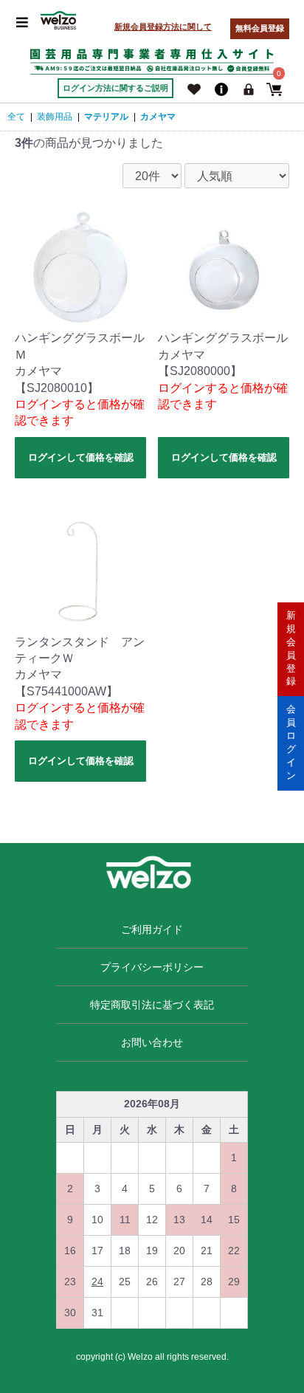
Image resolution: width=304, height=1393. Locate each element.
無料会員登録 (259, 28)
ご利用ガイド (152, 929)
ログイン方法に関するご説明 (115, 87)
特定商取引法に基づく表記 (152, 1005)
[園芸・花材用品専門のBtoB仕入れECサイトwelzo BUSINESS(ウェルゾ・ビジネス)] (58, 20)
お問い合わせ (152, 1042)
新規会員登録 (291, 648)
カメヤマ (158, 116)
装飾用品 (54, 116)
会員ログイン (291, 742)
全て (16, 116)
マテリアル (106, 116)
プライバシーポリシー (152, 967)
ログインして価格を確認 (81, 457)
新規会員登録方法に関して (163, 26)
